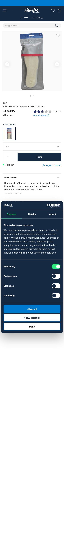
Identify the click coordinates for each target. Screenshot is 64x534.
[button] (32, 17)
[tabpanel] (32, 61)
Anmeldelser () (41, 115)
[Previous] (7, 64)
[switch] (56, 276)
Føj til (39, 156)
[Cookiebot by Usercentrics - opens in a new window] (46, 206)
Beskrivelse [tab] (10, 177)
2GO (5, 103)
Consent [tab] (11, 214)
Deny (32, 326)
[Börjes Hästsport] (32, 10)
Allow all (32, 309)
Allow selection (32, 317)
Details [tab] (32, 214)
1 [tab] (30, 95)
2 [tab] (33, 95)
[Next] (56, 64)
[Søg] (57, 25)
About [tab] (52, 214)
